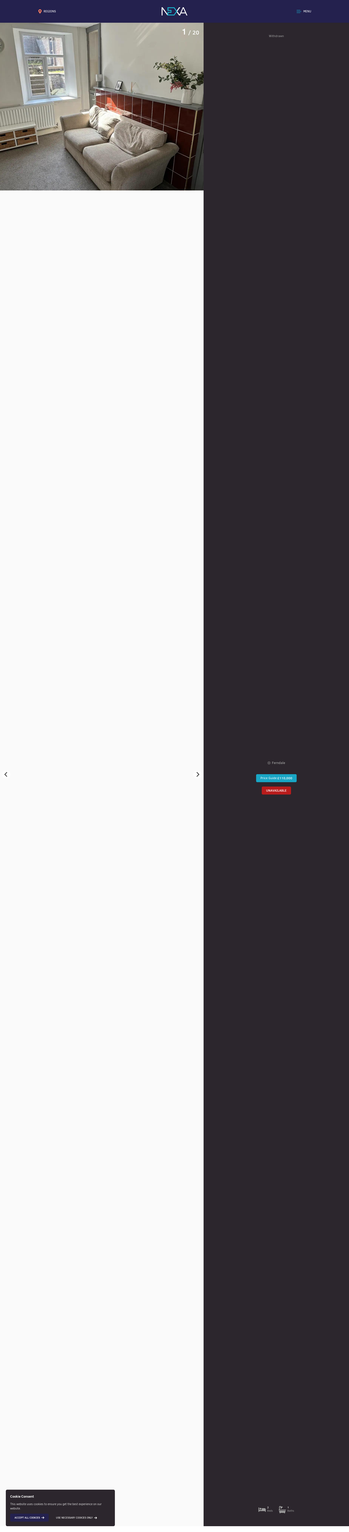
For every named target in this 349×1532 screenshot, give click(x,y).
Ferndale (278, 763)
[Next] (197, 775)
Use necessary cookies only (74, 1517)
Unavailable (276, 790)
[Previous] (6, 775)
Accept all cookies (27, 1517)
